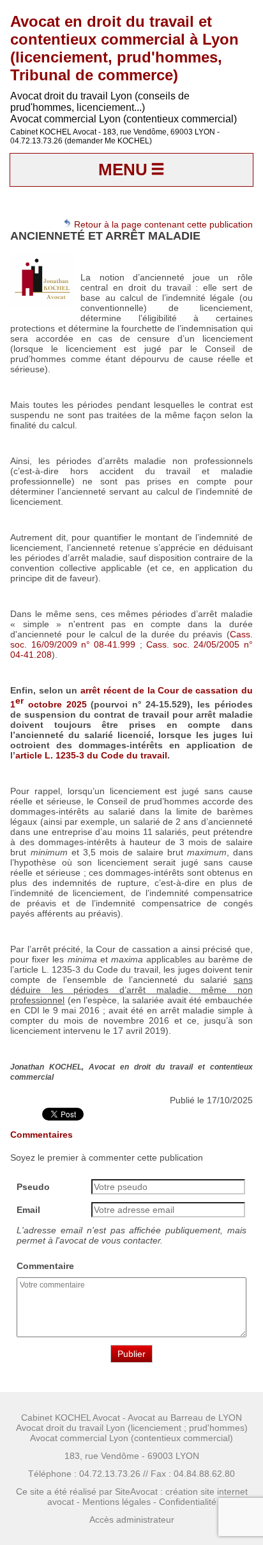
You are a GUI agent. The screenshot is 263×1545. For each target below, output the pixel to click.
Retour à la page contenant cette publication (162, 224)
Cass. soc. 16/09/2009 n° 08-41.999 (131, 639)
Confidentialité (187, 1502)
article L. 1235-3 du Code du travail (91, 755)
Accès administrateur (131, 1519)
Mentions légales (116, 1502)
